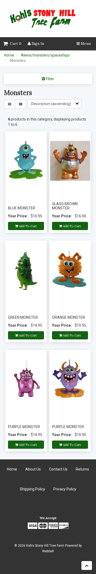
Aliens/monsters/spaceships (45, 55)
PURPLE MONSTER (24, 427)
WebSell (48, 551)
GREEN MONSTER (23, 317)
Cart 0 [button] (14, 43)
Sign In (37, 43)
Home (9, 55)
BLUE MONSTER (21, 208)
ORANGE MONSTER (68, 317)
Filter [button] (49, 79)
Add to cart (27, 226)
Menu (85, 43)
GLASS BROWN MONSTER (65, 206)
